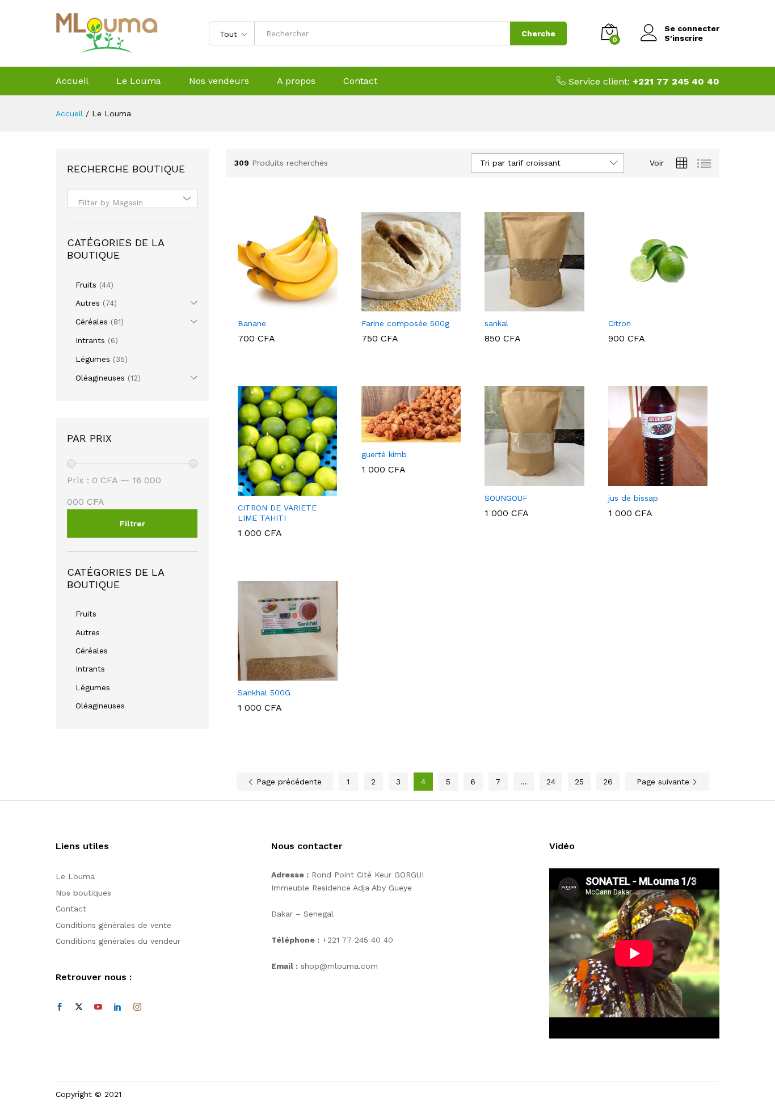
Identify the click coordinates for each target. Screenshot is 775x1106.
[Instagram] (137, 1007)
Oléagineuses (100, 377)
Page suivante (664, 781)
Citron (619, 323)
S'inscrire (683, 38)
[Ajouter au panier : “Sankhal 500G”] (274, 673)
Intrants (90, 340)
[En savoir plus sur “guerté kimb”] (397, 435)
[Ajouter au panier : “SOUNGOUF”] (521, 479)
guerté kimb (384, 454)
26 (608, 781)
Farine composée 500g (405, 323)
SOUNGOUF (506, 498)
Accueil (72, 81)
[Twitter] (79, 1007)
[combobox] (132, 198)
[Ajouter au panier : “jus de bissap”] (644, 479)
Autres (87, 302)
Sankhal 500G (264, 692)
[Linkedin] (117, 1007)
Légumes (92, 359)
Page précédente (288, 781)
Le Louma (138, 81)
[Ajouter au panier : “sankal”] (521, 304)
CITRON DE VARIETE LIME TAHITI (277, 512)
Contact (360, 81)
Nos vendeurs (219, 81)
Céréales (91, 321)
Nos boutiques (83, 892)
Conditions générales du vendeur (118, 940)
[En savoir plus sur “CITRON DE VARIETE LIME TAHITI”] (274, 489)
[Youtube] (98, 1007)
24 (550, 781)
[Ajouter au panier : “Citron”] (644, 304)
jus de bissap (633, 498)
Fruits (85, 284)
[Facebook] (59, 1007)
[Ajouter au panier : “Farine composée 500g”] (397, 304)
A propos (296, 81)
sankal (496, 323)
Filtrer (132, 523)
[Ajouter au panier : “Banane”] (274, 304)
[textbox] (132, 202)
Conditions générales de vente (113, 925)
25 (579, 781)
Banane (252, 323)
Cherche (538, 33)
